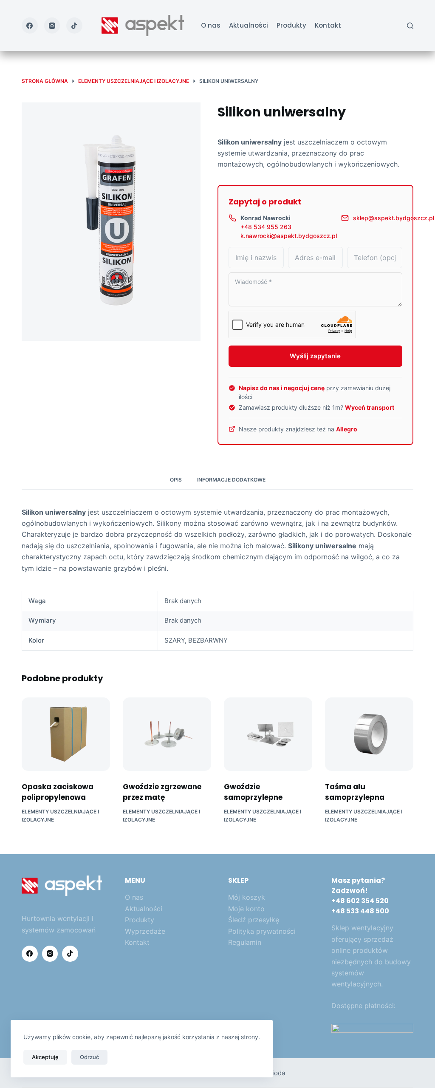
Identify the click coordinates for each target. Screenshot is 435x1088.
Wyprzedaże (145, 931)
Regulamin (244, 942)
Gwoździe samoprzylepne (253, 792)
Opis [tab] (176, 479)
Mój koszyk (246, 897)
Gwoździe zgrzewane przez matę (162, 792)
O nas (210, 25)
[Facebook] (30, 25)
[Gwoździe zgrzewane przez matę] (167, 734)
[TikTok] (74, 25)
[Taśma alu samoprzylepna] (369, 734)
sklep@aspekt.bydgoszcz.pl (393, 217)
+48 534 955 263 (265, 226)
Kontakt (328, 25)
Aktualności (248, 25)
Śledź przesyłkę (253, 919)
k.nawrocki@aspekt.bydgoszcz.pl (288, 235)
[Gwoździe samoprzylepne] (268, 734)
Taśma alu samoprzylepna (354, 792)
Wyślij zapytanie (315, 356)
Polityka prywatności (262, 931)
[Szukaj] (410, 26)
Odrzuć (89, 1057)
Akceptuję (45, 1057)
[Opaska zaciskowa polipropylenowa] (66, 734)
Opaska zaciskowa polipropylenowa (57, 792)
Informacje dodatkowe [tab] (231, 479)
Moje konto (246, 908)
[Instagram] (52, 25)
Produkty (291, 25)
